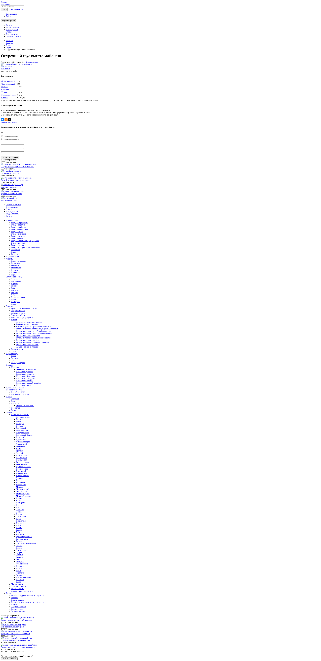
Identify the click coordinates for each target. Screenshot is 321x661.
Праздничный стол (14, 390)
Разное (9, 396)
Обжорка (20, 509)
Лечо (13, 295)
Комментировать (32, 62)
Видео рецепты (12, 27)
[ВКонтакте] (2, 119)
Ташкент (20, 557)
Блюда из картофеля (19, 229)
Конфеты (15, 265)
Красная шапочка (23, 467)
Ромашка (20, 534)
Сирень (19, 546)
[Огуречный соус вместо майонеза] (16, 64)
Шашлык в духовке (24, 372)
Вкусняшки (16, 263)
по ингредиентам (15, 9)
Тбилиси (20, 559)
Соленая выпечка (18, 611)
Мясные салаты (17, 584)
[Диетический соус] (10, 198)
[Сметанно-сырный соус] (12, 185)
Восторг (19, 426)
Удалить (13, 659)
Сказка (19, 548)
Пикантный (21, 521)
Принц (19, 528)
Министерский (22, 489)
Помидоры (15, 302)
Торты (13, 274)
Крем (13, 401)
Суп (13, 360)
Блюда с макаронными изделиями (25, 247)
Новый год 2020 (18, 392)
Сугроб (19, 552)
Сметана (5, 89)
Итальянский (21, 457)
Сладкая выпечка (18, 607)
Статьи (9, 32)
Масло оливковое (8, 95)
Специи (4, 98)
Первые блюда (12, 354)
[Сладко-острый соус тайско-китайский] (18, 164)
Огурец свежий (8, 81)
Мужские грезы (22, 494)
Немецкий (20, 503)
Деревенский (21, 444)
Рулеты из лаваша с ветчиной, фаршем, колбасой (37, 329)
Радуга (19, 530)
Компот (14, 293)
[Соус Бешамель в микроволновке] (16, 178)
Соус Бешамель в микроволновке (15, 180)
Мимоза (19, 487)
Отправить (6, 157)
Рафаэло (19, 532)
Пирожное (15, 272)
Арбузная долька (23, 417)
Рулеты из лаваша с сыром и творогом (32, 342)
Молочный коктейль (25, 406)
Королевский (21, 464)
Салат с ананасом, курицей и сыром (16, 620)
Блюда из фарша (18, 243)
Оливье (19, 512)
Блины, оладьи (17, 600)
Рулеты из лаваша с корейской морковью (33, 331)
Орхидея (19, 514)
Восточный (21, 428)
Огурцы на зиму (18, 297)
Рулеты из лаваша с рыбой (27, 340)
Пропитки (15, 408)
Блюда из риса (17, 238)
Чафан (18, 570)
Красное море (22, 469)
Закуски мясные (18, 311)
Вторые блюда (12, 220)
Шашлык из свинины (25, 374)
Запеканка (15, 250)
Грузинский (21, 439)
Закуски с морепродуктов (22, 317)
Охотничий (21, 516)
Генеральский (22, 430)
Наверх (4, 2)
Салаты (9, 412)
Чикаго (19, 575)
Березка (19, 419)
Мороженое (16, 268)
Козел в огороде (23, 462)
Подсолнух (21, 523)
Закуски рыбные (18, 315)
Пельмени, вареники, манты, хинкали (27, 602)
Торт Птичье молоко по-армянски (15, 634)
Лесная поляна (22, 476)
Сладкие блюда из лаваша (27, 347)
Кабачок (14, 288)
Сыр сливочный (8, 84)
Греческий (20, 437)
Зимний (19, 453)
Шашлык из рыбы (23, 385)
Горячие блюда (12, 256)
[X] (9, 119)
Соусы (14, 410)
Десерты (9, 259)
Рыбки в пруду (22, 539)
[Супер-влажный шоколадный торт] (17, 638)
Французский (22, 564)
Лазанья (14, 254)
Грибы (14, 286)
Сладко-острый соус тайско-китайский (17, 166)
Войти (9, 16)
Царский (20, 566)
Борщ (13, 356)
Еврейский (20, 446)
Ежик (18, 448)
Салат (13, 304)
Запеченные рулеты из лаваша (29, 322)
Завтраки (15, 399)
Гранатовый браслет (24, 435)
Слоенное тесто (17, 609)
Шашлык (15, 367)
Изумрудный (21, 455)
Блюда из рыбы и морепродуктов (25, 241)
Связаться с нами (13, 36)
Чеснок (4, 87)
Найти (4, 9)
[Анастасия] (6, 66)
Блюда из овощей (18, 234)
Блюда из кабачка (18, 227)
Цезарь (19, 568)
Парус (18, 519)
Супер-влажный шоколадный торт (16, 640)
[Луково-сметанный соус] (12, 191)
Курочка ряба (21, 473)
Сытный (19, 555)
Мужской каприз (23, 496)
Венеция (19, 421)
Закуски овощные (18, 313)
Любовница (21, 485)
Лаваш (14, 320)
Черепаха (20, 573)
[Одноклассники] (6, 119)
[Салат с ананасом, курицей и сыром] (17, 618)
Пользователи (12, 34)
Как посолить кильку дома (12, 627)
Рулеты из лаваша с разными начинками (33, 338)
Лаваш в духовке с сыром (27, 324)
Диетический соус (9, 200)
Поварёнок (5, 4)
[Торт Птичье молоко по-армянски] (16, 631)
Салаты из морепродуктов (22, 591)
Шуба (18, 582)
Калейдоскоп (21, 460)
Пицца (14, 604)
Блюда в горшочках (19, 222)
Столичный (21, 550)
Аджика (14, 279)
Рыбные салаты (17, 589)
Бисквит (14, 598)
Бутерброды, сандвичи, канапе (24, 308)
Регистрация (11, 14)
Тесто (8, 593)
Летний (19, 478)
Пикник (9, 365)
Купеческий (21, 471)
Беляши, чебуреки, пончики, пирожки (27, 595)
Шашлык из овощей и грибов (28, 383)
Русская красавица (24, 537)
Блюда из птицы (18, 236)
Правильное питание (15, 387)
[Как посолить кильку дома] (13, 624)
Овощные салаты (18, 586)
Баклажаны (16, 281)
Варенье (14, 283)
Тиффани (20, 561)
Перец (13, 299)
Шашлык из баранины (25, 376)
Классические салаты (20, 415)
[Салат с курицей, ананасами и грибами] (19, 645)
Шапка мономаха (23, 577)
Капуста (14, 290)
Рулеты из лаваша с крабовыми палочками (34, 333)
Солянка (14, 358)
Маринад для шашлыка (26, 369)
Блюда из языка (17, 245)
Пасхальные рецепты (20, 394)
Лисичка (19, 480)
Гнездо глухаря (22, 433)
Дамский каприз (23, 442)
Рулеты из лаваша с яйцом (27, 344)
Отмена (15, 157)
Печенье (14, 270)
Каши (13, 252)
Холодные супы (18, 363)
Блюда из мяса (17, 232)
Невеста (19, 498)
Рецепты (9, 25)
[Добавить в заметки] (2, 132)
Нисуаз (19, 507)
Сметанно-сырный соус (11, 187)
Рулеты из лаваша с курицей (28, 335)
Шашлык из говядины (25, 378)
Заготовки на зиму (14, 277)
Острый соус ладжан (10, 173)
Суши (13, 351)
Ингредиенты (12, 29)
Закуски (9, 306)
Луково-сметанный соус (11, 194)
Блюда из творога (18, 261)
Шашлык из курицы (24, 381)
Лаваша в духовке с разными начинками (33, 326)
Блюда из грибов (18, 225)
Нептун (19, 505)
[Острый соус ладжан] (11, 171)
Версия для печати (9, 122)
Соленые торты (17, 349)
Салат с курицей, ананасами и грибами (18, 647)
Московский (21, 491)
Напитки (15, 403)
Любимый (20, 482)
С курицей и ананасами (26, 543)
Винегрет (20, 424)
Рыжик (19, 541)
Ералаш (19, 451)
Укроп (4, 92)
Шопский (20, 580)
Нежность (20, 500)
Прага (18, 525)
